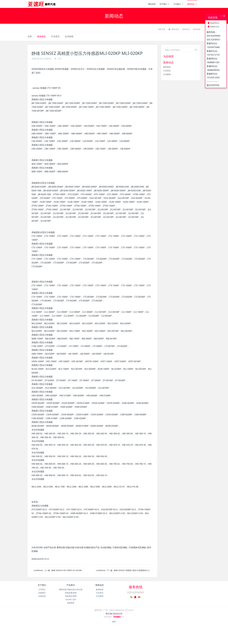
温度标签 (70, 602)
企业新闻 (69, 36)
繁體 (114, 621)
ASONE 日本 (71, 599)
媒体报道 (196, 29)
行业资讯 (55, 36)
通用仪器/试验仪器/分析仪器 (70, 589)
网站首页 (152, 4)
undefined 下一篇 (124, 570)
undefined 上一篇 (58, 570)
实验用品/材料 (71, 596)
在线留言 (42, 592)
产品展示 (177, 4)
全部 (30, 36)
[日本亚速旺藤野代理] (42, 4)
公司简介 (42, 589)
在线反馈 (42, 596)
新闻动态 (191, 4)
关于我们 (163, 4)
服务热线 (135, 586)
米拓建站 (117, 616)
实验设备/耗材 (71, 592)
